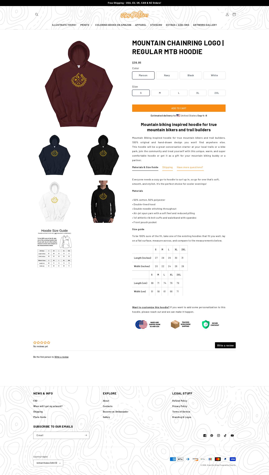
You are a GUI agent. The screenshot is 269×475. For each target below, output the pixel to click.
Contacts (108, 406)
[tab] (145, 168)
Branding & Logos (181, 417)
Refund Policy (179, 400)
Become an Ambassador (115, 411)
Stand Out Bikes (213, 465)
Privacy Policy (179, 406)
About (106, 400)
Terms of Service (181, 411)
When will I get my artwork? (47, 406)
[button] (36, 14)
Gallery (106, 417)
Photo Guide (39, 417)
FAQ (35, 400)
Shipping (38, 411)
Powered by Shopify (228, 465)
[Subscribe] (85, 435)
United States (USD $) (47, 463)
